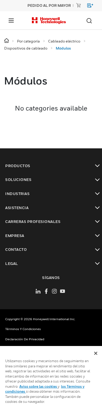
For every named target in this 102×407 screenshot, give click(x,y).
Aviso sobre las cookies (38, 386)
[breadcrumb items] (7, 41)
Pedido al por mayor (49, 5)
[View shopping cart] (87, 6)
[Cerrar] (95, 353)
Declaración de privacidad (24, 339)
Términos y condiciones (23, 329)
